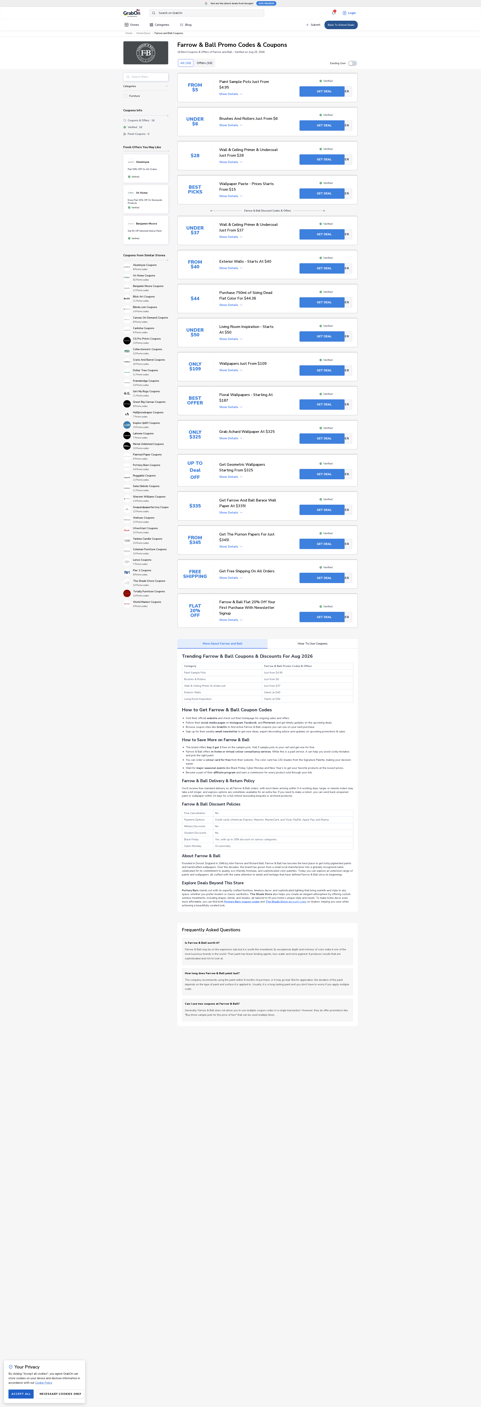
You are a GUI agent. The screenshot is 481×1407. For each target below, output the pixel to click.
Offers (204, 63)
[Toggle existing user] (352, 63)
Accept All (21, 1394)
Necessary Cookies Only (60, 1394)
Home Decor (143, 33)
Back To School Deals (341, 25)
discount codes (285, 901)
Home (129, 33)
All (185, 63)
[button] (145, 52)
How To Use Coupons (312, 644)
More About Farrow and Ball (222, 644)
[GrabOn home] (136, 13)
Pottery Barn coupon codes (241, 901)
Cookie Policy (43, 1383)
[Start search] (153, 13)
